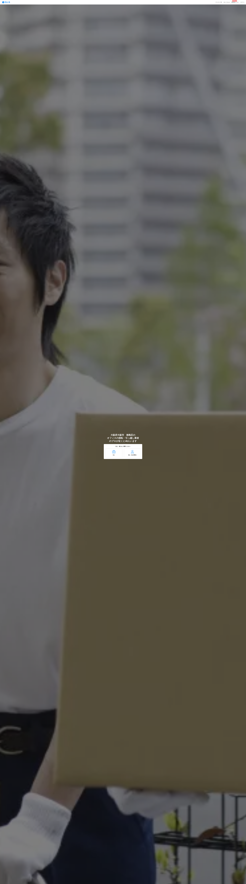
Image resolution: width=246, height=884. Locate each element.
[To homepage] (6, 2)
